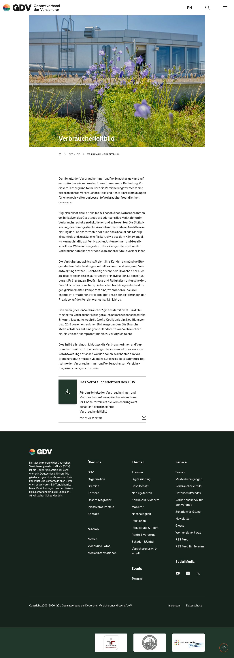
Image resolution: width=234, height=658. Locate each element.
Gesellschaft (140, 486)
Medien (92, 539)
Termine (137, 578)
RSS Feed (182, 539)
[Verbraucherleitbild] (31, 7)
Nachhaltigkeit (141, 514)
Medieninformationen (102, 553)
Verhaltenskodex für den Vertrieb (189, 502)
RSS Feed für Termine (190, 546)
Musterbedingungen (189, 479)
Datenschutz (194, 605)
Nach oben (223, 647)
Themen (137, 472)
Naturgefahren (142, 493)
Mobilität (138, 507)
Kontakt (93, 514)
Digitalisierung (141, 479)
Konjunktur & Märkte (145, 500)
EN (189, 7)
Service (180, 472)
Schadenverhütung (188, 511)
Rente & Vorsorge (143, 534)
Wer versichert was (188, 532)
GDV (91, 472)
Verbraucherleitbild (188, 486)
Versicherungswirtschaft (144, 551)
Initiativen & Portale (101, 507)
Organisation (96, 479)
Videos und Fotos (99, 546)
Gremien (93, 486)
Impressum (174, 605)
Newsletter (183, 518)
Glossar (181, 525)
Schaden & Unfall (143, 541)
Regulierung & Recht (145, 528)
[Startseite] (63, 154)
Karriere (93, 493)
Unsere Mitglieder (100, 500)
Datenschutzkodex (188, 493)
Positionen (139, 521)
